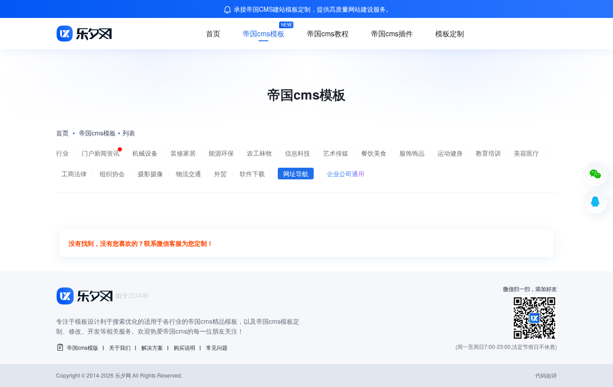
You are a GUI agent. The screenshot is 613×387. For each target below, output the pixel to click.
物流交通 (188, 173)
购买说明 (184, 347)
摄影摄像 (150, 173)
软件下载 (252, 173)
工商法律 (74, 173)
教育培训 (488, 153)
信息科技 (297, 153)
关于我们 (120, 347)
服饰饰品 (412, 153)
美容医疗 (526, 153)
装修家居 (183, 153)
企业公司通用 (345, 173)
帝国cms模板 (264, 33)
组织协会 (112, 173)
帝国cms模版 (82, 347)
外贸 (220, 173)
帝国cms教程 (328, 33)
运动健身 (450, 153)
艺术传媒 (335, 153)
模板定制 (449, 33)
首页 (213, 33)
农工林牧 (259, 153)
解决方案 (152, 347)
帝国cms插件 (392, 33)
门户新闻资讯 (100, 153)
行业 (62, 153)
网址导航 (295, 173)
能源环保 (221, 153)
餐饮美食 (373, 153)
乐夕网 (123, 375)
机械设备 (145, 153)
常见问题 (217, 347)
